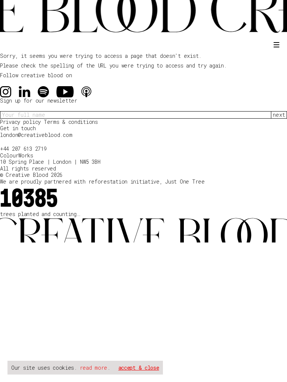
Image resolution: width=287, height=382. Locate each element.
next (279, 114)
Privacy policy (22, 121)
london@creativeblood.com (36, 134)
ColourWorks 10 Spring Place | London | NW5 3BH (50, 159)
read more (93, 367)
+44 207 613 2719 (23, 148)
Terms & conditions (71, 121)
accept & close (138, 367)
